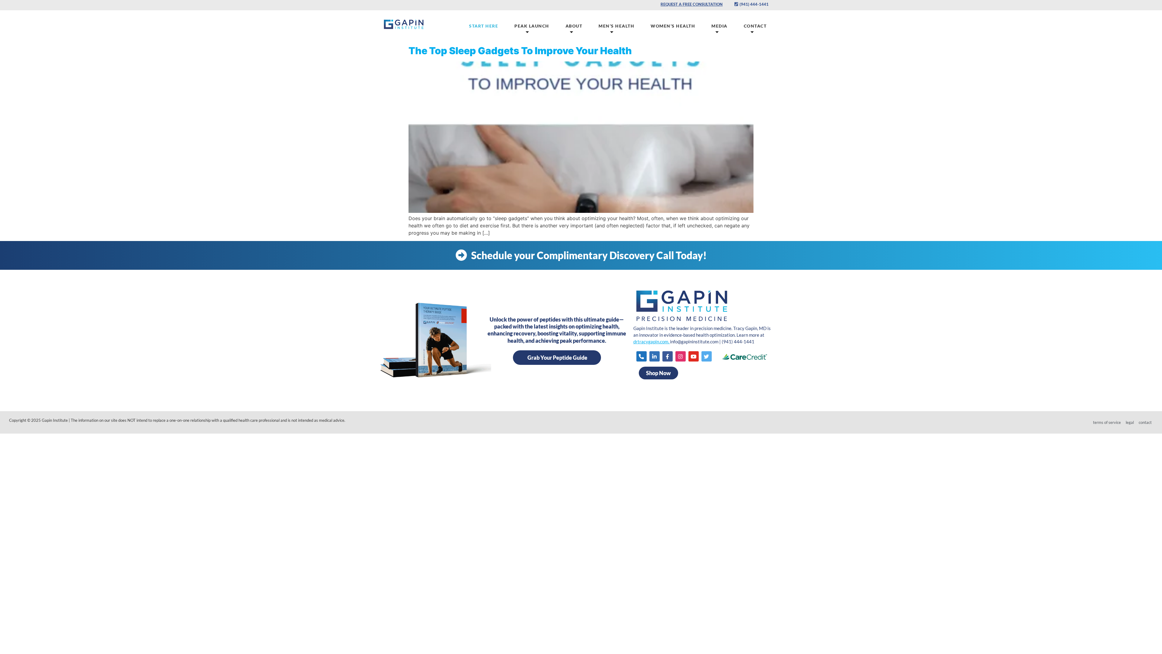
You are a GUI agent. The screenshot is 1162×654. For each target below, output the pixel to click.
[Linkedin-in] (654, 356)
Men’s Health (616, 25)
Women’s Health (673, 25)
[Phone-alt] (641, 356)
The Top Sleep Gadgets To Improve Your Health (520, 51)
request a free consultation (692, 4)
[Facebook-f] (667, 356)
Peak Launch (531, 25)
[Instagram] (680, 356)
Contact (755, 25)
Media (719, 25)
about (574, 25)
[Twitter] (706, 356)
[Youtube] (693, 356)
